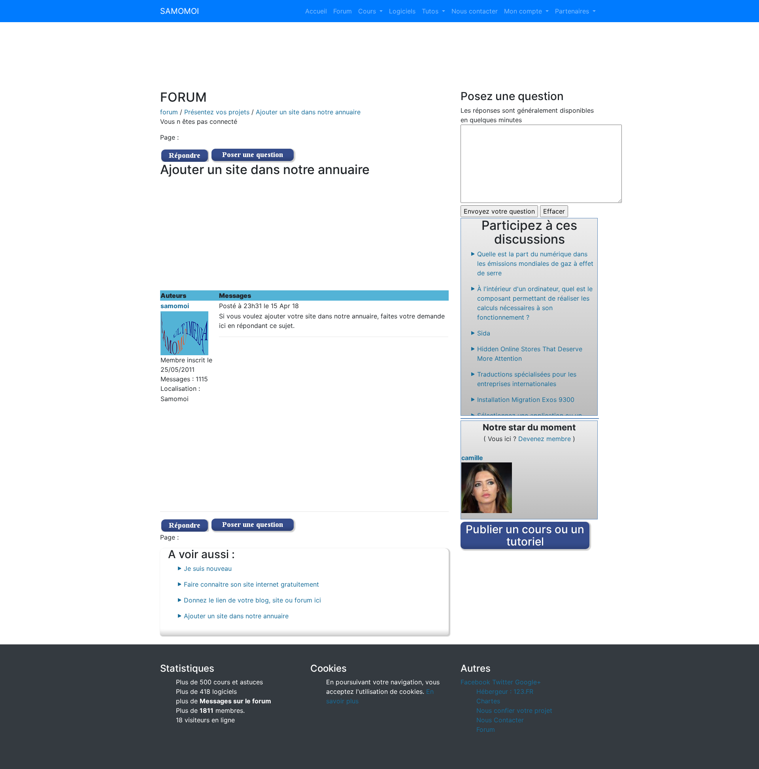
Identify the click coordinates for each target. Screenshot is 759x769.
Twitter (502, 682)
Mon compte (524, 11)
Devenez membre (545, 439)
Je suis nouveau (208, 568)
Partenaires (573, 11)
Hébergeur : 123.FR (504, 691)
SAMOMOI (179, 11)
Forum (342, 11)
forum (169, 112)
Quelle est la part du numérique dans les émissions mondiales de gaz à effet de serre (535, 263)
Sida (483, 333)
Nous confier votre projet (514, 710)
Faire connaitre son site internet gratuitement (251, 584)
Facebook (475, 682)
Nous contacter (474, 11)
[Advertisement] (379, 61)
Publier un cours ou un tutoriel (525, 535)
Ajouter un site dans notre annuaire (308, 112)
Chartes (488, 701)
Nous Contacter (500, 720)
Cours (368, 11)
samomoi (174, 306)
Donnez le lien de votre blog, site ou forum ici (252, 600)
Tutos (431, 11)
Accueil (316, 11)
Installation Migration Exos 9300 (525, 399)
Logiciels (402, 11)
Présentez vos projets (216, 112)
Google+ (528, 682)
